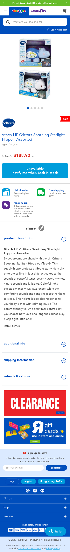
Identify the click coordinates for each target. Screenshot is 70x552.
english (28, 481)
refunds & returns (17, 376)
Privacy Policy (53, 548)
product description (18, 238)
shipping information (19, 360)
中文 (12, 481)
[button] (3, 3)
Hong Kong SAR (50, 481)
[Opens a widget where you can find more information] (55, 532)
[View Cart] (64, 11)
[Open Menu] (5, 10)
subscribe (56, 467)
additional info (14, 343)
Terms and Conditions (29, 548)
